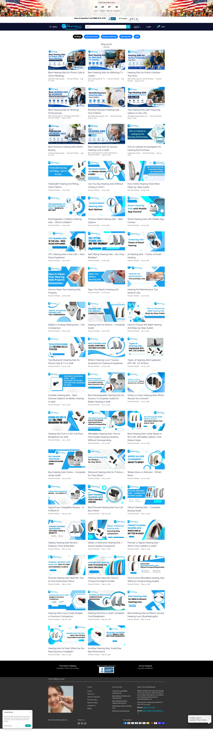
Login (148, 27)
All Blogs (77, 36)
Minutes (109, 10)
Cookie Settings (8, 725)
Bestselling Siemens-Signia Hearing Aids (120, 702)
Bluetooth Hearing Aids (120, 711)
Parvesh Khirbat (72, 79)
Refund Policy (92, 703)
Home (89, 691)
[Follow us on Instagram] (82, 723)
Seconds (117, 10)
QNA (137, 36)
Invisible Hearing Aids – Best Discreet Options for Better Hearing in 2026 (66, 398)
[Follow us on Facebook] (79, 723)
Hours (102, 10)
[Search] (128, 27)
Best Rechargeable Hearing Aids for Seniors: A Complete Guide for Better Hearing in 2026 (106, 398)
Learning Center (91, 36)
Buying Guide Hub (109, 36)
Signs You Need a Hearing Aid (103, 289)
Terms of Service (93, 697)
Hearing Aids (126, 36)
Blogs (89, 708)
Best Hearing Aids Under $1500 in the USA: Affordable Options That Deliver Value (144, 436)
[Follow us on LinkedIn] (85, 723)
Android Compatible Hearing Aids (119, 692)
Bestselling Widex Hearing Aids (121, 707)
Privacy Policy (92, 700)
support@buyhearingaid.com (150, 712)
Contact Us (91, 705)
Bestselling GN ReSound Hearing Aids (121, 697)
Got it (28, 725)
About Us (90, 694)
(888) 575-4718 (149, 707)
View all (106, 47)
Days (96, 10)
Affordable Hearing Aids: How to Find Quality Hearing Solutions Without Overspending (104, 436)
